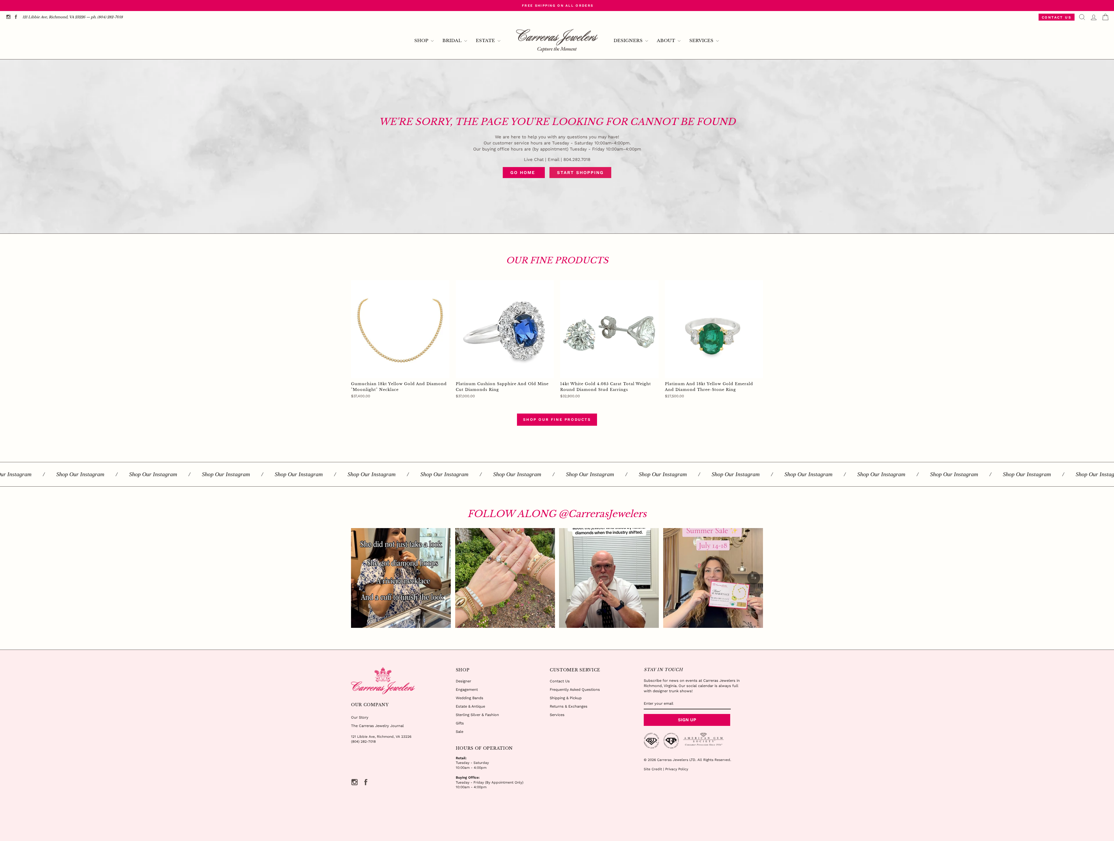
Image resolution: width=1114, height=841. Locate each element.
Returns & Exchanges (568, 706)
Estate (486, 40)
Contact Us (1056, 17)
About (666, 40)
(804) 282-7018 (363, 742)
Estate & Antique (470, 706)
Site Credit (653, 769)
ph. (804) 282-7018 (107, 17)
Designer (463, 681)
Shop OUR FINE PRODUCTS (557, 419)
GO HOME (523, 172)
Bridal (452, 40)
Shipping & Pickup (566, 698)
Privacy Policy (676, 769)
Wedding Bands (469, 698)
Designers (629, 40)
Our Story (359, 717)
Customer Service (575, 670)
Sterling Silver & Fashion (477, 715)
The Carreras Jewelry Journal (377, 726)
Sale (459, 731)
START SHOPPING (580, 172)
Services (702, 40)
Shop (421, 40)
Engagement (467, 689)
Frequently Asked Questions (575, 689)
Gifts (460, 723)
